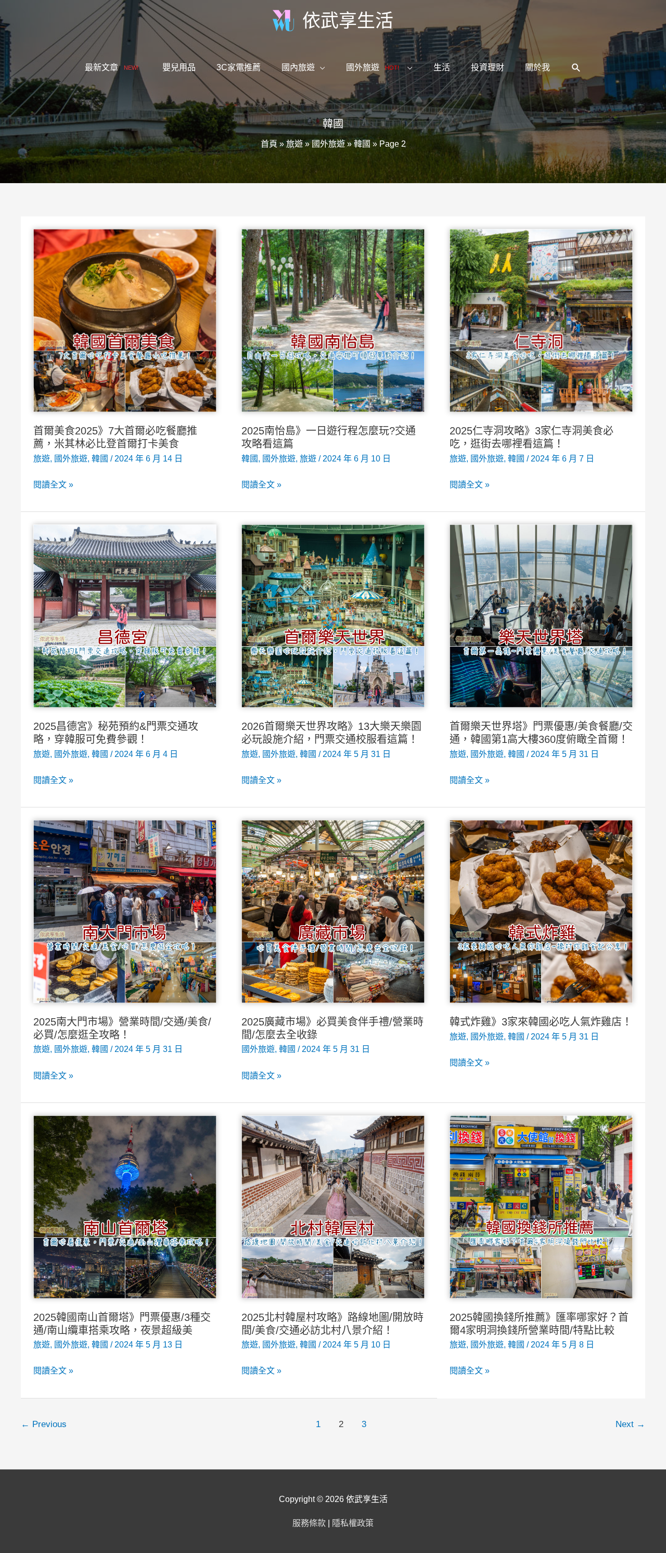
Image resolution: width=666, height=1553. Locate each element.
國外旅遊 (328, 143)
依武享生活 (347, 20)
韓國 (362, 143)
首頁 (269, 143)
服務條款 (309, 1523)
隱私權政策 (353, 1523)
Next (630, 1424)
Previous (44, 1424)
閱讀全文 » (53, 486)
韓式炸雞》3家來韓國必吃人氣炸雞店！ (541, 1022)
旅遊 (294, 143)
